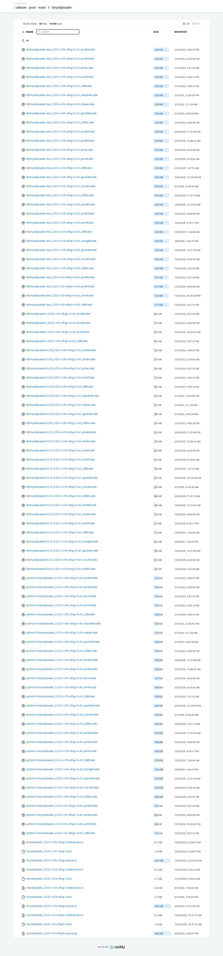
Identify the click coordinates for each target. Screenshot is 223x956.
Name (30, 31)
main (42, 7)
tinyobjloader (62, 7)
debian (21, 7)
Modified (181, 31)
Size (156, 31)
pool (32, 7)
